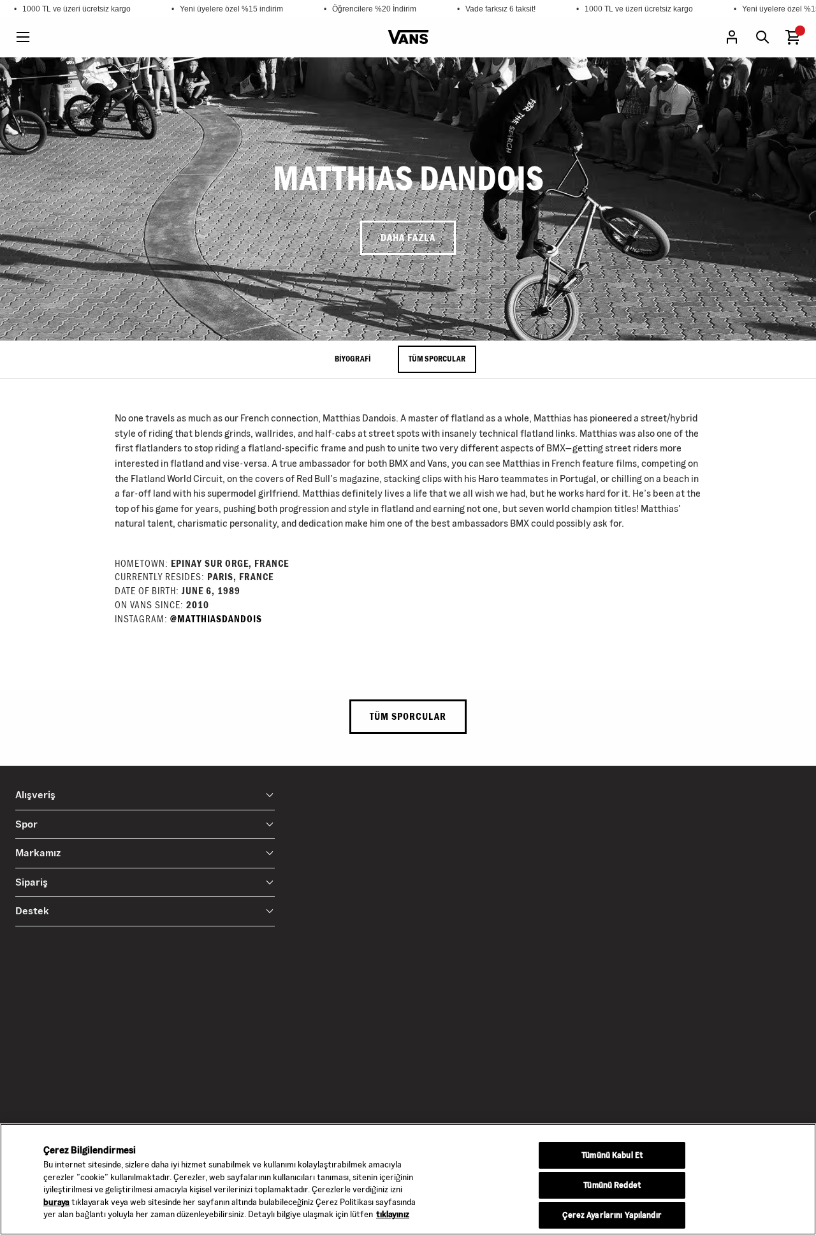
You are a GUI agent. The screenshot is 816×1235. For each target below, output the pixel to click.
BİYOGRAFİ (353, 358)
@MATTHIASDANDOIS (216, 619)
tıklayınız (392, 1214)
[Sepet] (793, 37)
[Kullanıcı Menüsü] (732, 37)
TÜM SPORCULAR (437, 358)
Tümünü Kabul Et (612, 1155)
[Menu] (23, 37)
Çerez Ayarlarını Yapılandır (611, 1215)
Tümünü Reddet (612, 1185)
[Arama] (762, 37)
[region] (408, 1179)
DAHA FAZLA (408, 238)
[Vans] (408, 37)
